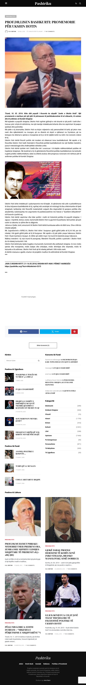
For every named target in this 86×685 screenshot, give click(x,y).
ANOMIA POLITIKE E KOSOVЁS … (25, 452)
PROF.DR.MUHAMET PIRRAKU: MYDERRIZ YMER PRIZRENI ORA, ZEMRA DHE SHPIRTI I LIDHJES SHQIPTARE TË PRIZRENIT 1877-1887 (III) (22, 549)
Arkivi (21, 664)
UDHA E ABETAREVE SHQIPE (28, 479)
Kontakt (38, 664)
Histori (47, 418)
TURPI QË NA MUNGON (26, 466)
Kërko (39, 361)
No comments (50, 31)
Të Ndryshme (50, 448)
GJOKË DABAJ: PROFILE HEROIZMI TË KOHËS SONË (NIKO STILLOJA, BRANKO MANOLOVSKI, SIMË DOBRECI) (62, 554)
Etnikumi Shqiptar (51, 410)
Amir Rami (47, 680)
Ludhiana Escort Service (53, 380)
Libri (46, 431)
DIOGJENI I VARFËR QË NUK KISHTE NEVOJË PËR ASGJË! (27, 433)
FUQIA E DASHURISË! (25, 389)
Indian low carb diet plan (53, 391)
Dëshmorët (49, 406)
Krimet (47, 423)
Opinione (48, 435)
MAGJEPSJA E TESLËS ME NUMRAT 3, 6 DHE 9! (26, 375)
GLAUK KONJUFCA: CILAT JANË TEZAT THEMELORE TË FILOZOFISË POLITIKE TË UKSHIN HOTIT (61, 619)
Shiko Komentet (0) (43, 345)
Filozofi (48, 414)
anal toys (48, 374)
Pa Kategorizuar (51, 440)
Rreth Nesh (29, 664)
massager (48, 368)
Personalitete (10, 16)
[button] (6, 3)
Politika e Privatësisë (59, 664)
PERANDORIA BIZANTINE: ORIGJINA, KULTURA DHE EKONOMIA (59, 382)
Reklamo (46, 664)
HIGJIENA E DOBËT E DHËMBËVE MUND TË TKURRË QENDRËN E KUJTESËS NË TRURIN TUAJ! (27, 404)
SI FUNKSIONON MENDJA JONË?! (26, 419)
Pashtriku (43, 3)
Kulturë (48, 427)
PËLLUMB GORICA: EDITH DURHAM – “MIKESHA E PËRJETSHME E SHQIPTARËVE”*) (22, 629)
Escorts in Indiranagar (53, 360)
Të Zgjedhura (50, 452)
